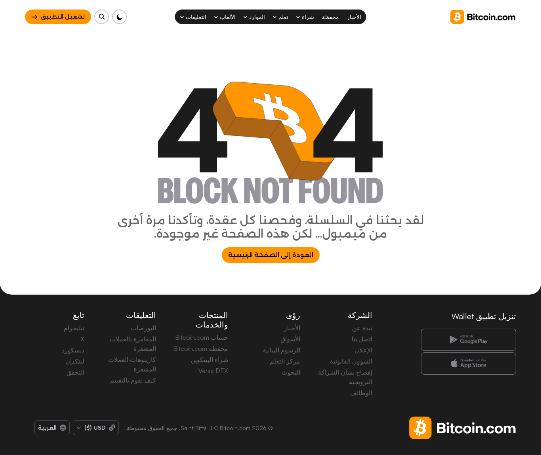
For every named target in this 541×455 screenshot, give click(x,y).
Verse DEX (213, 371)
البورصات (143, 328)
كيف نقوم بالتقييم (133, 380)
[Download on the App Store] (468, 363)
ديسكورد (73, 350)
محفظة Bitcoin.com (200, 348)
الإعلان (363, 350)
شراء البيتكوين (209, 360)
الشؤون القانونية (351, 361)
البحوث (291, 372)
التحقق (75, 372)
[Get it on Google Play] (468, 340)
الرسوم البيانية (281, 350)
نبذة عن (362, 328)
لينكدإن (74, 361)
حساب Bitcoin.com (201, 337)
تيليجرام (74, 328)
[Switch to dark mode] (119, 17)
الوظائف (361, 393)
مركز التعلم (285, 361)
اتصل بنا (362, 339)
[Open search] (101, 17)
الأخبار (292, 328)
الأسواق (290, 339)
